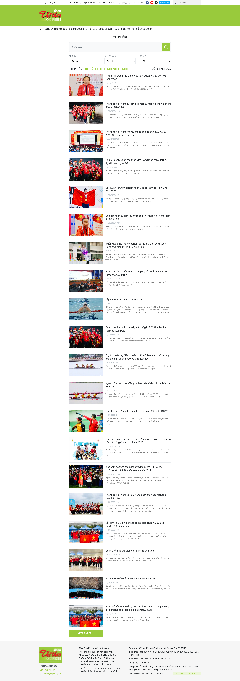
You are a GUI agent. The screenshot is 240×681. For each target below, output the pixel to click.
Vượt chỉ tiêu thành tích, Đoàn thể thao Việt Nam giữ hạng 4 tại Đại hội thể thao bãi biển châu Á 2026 (137, 608)
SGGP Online (73, 3)
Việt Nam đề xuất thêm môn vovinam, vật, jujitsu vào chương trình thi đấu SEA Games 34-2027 (134, 468)
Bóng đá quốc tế (78, 29)
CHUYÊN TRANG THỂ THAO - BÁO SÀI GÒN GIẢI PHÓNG (50, 15)
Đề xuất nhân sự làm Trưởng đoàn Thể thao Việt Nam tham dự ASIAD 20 (137, 217)
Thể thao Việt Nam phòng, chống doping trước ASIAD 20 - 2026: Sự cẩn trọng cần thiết (136, 133)
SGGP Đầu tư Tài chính (108, 3)
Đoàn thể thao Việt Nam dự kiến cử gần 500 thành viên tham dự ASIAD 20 (135, 329)
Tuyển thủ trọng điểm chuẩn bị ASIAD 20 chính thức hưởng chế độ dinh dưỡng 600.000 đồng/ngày (137, 357)
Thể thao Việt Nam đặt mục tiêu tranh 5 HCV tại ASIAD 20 (136, 411)
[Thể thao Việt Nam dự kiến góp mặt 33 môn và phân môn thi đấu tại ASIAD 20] (86, 113)
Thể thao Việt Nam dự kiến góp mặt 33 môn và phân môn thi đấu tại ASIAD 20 (138, 105)
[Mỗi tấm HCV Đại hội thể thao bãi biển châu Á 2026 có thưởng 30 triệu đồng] (86, 532)
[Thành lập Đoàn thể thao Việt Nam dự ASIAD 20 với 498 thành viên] (86, 85)
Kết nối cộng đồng (142, 29)
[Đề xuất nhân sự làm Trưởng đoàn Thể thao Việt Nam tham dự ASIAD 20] (86, 225)
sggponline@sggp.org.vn (50, 674)
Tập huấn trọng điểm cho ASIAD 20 (124, 299)
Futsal (93, 29)
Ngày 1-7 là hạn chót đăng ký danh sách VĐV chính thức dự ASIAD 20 (137, 385)
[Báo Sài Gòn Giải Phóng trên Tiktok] (156, 2)
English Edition (89, 3)
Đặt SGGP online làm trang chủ (187, 674)
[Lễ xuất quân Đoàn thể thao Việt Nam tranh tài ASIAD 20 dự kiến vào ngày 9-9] (86, 169)
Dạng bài (144, 56)
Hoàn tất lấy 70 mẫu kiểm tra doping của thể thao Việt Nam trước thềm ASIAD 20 (137, 273)
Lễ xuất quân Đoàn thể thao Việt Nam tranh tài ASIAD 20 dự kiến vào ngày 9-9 (136, 161)
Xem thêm (84, 633)
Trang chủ (41, 29)
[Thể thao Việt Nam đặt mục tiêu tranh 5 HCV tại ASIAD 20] (86, 421)
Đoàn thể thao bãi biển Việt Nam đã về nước (129, 550)
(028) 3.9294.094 (47, 670)
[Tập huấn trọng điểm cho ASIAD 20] (86, 309)
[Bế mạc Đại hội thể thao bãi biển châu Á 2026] (86, 588)
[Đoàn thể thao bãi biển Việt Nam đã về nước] (86, 560)
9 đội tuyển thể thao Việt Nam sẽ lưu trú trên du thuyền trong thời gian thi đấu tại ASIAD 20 (135, 245)
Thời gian (73, 56)
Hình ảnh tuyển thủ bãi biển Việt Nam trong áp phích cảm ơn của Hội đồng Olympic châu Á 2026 (138, 441)
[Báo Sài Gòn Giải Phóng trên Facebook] (147, 2)
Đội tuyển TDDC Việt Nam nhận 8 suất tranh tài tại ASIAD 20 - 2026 (136, 189)
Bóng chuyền (106, 29)
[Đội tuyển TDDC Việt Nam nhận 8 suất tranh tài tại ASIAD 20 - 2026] (86, 197)
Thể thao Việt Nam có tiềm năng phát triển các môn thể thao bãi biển (135, 496)
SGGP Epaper (137, 3)
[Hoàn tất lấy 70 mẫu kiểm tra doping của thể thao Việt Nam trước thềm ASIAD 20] (86, 281)
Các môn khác (122, 29)
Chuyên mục (110, 56)
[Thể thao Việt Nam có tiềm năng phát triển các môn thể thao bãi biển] (86, 504)
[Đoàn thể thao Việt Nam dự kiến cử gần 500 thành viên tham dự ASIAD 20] (86, 337)
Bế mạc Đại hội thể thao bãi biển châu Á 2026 (130, 578)
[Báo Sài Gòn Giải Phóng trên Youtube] (151, 2)
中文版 (125, 3)
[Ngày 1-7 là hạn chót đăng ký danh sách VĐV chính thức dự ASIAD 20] (86, 393)
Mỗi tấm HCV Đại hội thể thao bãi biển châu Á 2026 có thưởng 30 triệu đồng (134, 524)
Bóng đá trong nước (56, 29)
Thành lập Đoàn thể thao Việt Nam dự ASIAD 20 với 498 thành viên (135, 77)
